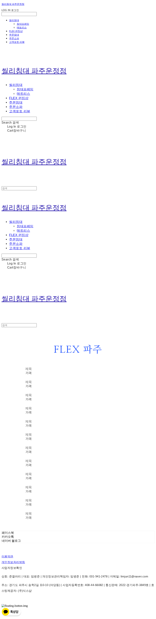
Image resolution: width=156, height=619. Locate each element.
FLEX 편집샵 (16, 31)
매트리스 (22, 27)
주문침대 (14, 34)
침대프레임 (23, 24)
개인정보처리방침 (13, 562)
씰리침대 (14, 20)
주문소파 (14, 38)
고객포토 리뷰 (17, 42)
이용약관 (7, 556)
